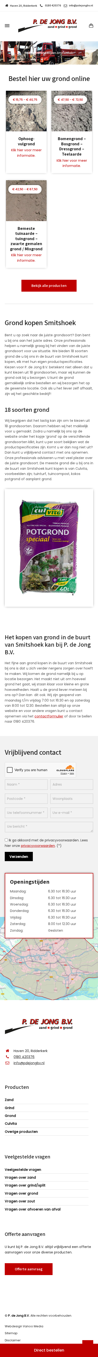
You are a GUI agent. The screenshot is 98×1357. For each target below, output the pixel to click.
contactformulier (48, 716)
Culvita (11, 1123)
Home (30, 53)
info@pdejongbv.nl (81, 5)
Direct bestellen (49, 1350)
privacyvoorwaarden (38, 845)
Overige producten (21, 1131)
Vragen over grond (21, 1193)
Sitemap (11, 1333)
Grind (9, 1108)
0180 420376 (53, 5)
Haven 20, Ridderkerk (23, 5)
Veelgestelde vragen (23, 1169)
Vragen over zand (20, 1177)
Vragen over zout (20, 1201)
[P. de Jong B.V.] (49, 25)
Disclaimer (12, 1340)
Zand (9, 1099)
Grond (10, 1115)
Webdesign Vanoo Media (24, 1326)
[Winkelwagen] (90, 25)
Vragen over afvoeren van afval (33, 1209)
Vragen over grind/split (25, 1185)
